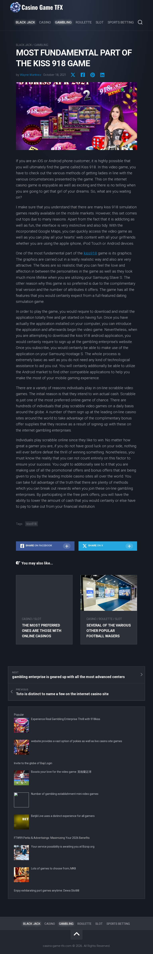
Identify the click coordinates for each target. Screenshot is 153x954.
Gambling (63, 22)
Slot (100, 22)
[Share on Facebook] (82, 75)
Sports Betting (121, 22)
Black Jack (25, 22)
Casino (45, 22)
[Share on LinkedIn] (102, 75)
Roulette (84, 22)
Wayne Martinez (30, 75)
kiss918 (90, 253)
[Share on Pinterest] (92, 75)
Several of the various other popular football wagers (108, 630)
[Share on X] (73, 75)
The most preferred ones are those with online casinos (41, 630)
